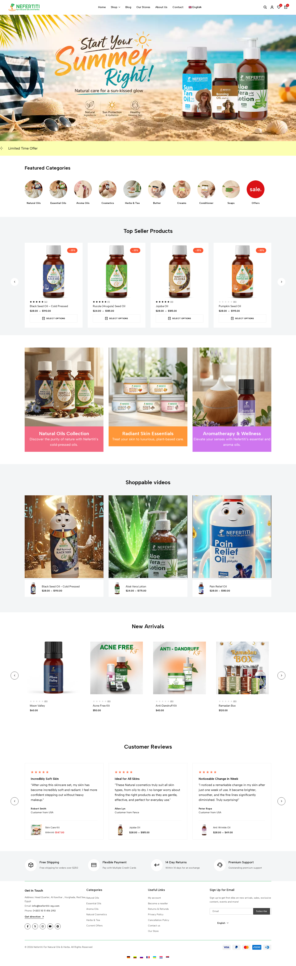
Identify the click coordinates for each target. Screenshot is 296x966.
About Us (161, 7)
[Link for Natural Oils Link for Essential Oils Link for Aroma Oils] (83, 189)
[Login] (272, 7)
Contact (177, 7)
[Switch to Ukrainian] (154, 957)
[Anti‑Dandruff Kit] (179, 668)
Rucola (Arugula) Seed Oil (109, 306)
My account (154, 897)
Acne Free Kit (101, 705)
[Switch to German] (128, 957)
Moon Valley (37, 705)
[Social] (27, 926)
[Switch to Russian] (141, 957)
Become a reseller (158, 903)
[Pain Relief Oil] (201, 588)
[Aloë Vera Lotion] (117, 588)
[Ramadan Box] (242, 668)
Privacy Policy (155, 914)
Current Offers (94, 925)
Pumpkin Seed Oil (230, 306)
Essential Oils (93, 903)
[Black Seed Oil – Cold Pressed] (53, 271)
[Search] (265, 7)
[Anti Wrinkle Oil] (204, 829)
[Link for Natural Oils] (33, 189)
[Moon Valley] (53, 668)
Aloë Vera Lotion (136, 586)
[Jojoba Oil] (179, 271)
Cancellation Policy (158, 920)
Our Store (153, 931)
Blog (128, 7)
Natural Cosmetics (96, 914)
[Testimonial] (93, 829)
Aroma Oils (92, 909)
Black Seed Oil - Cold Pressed (61, 586)
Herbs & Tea (93, 920)
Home (102, 7)
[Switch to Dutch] (161, 957)
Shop (114, 7)
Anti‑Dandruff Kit (166, 705)
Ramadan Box (227, 705)
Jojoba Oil (162, 306)
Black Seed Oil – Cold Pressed (49, 306)
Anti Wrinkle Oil (221, 827)
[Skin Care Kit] (36, 829)
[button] (278, 7)
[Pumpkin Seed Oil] (242, 271)
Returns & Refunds (158, 909)
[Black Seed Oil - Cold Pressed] (33, 588)
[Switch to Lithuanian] (135, 957)
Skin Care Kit (52, 827)
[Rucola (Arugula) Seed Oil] (116, 271)
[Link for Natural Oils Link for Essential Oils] (58, 189)
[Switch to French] (148, 957)
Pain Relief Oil (218, 586)
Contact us (154, 925)
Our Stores (143, 7)
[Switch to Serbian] (167, 957)
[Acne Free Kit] (116, 668)
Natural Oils (92, 897)
